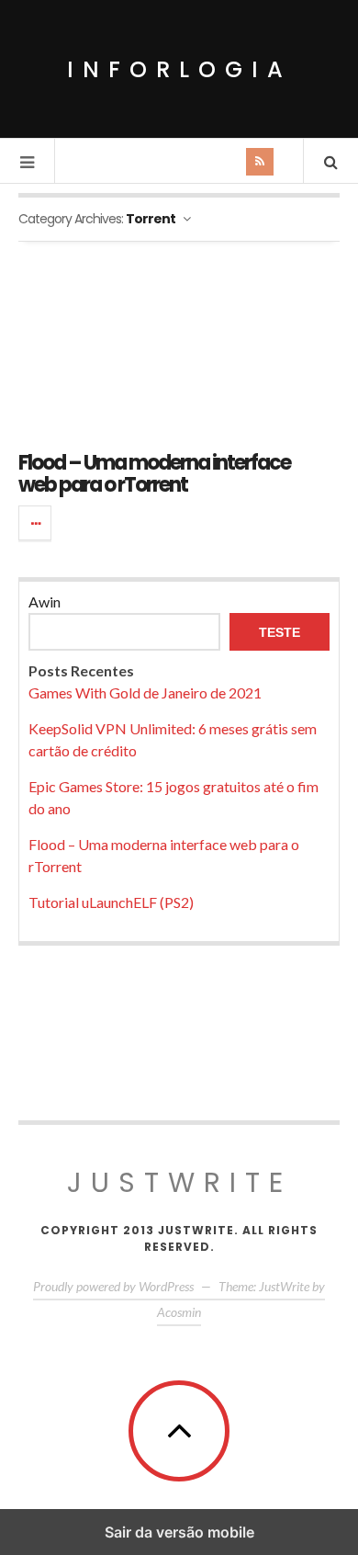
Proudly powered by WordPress (113, 1286)
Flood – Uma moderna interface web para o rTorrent (154, 473)
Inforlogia (179, 69)
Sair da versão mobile (179, 1532)
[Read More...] (35, 522)
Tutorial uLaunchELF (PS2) (111, 902)
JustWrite (179, 1182)
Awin (44, 601)
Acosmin (179, 1312)
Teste (279, 632)
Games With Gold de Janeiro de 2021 (145, 692)
